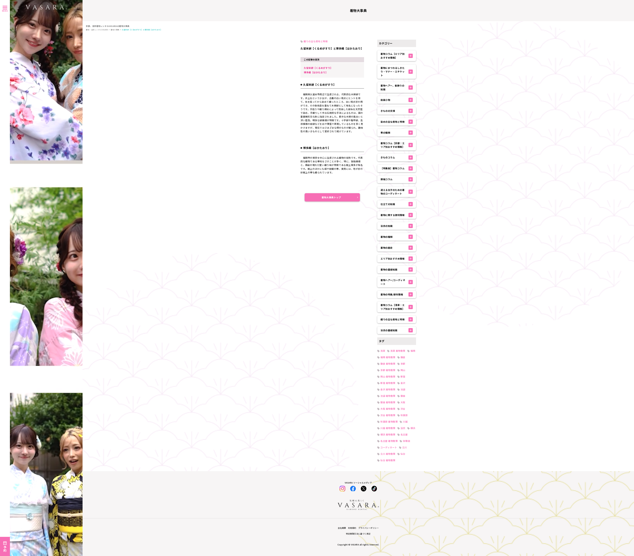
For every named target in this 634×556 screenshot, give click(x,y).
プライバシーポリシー (368, 527)
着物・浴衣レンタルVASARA (97, 29)
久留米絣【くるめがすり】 (318, 68)
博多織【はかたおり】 (316, 72)
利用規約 (352, 527)
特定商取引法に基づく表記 (358, 533)
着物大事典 (115, 29)
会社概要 (342, 527)
